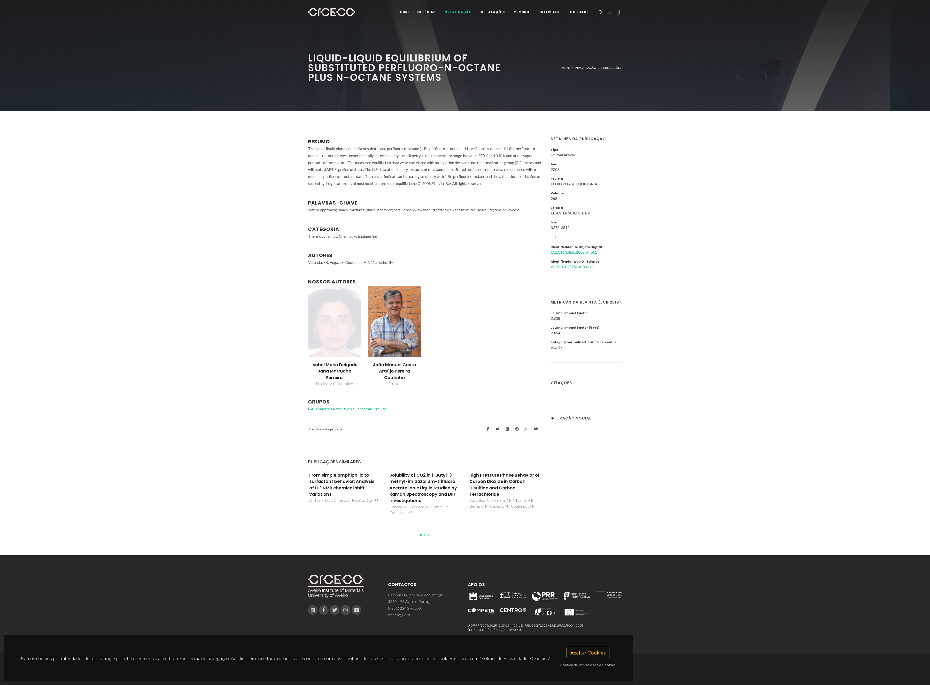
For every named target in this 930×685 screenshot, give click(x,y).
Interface (550, 12)
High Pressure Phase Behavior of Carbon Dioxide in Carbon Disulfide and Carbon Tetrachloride (424, 484)
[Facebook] (324, 610)
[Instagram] (345, 610)
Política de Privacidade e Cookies (588, 664)
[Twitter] (335, 610)
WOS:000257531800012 (572, 266)
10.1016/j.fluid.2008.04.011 (574, 252)
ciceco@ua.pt (399, 614)
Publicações (611, 67)
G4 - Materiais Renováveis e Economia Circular (347, 408)
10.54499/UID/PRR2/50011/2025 (497, 630)
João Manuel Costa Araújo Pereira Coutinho (394, 371)
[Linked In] (313, 610)
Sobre (403, 12)
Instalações (493, 12)
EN (608, 12)
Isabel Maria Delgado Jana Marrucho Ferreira (334, 371)
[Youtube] (356, 610)
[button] (421, 535)
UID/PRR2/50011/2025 (567, 626)
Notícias (426, 12)
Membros (522, 12)
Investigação (457, 12)
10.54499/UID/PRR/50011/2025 (526, 626)
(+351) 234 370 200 (404, 608)
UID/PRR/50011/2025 (482, 626)
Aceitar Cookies (588, 652)
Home (565, 67)
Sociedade (578, 12)
